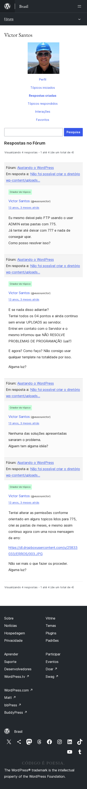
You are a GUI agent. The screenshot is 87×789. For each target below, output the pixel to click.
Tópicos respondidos (43, 103)
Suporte (10, 662)
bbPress (12, 705)
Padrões (52, 640)
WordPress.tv (16, 676)
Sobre (9, 618)
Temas (51, 625)
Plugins (51, 633)
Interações (42, 111)
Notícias (10, 625)
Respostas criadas (42, 95)
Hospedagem (14, 633)
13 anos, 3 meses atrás (23, 207)
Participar (53, 654)
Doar (51, 669)
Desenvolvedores (17, 669)
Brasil (18, 731)
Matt (10, 697)
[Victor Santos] (43, 59)
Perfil (42, 79)
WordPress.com (18, 690)
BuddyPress (15, 712)
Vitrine (50, 618)
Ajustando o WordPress (35, 168)
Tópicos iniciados (42, 87)
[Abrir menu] (80, 6)
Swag (52, 676)
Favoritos (42, 119)
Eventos (52, 662)
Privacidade (13, 640)
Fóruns (9, 19)
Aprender (11, 654)
